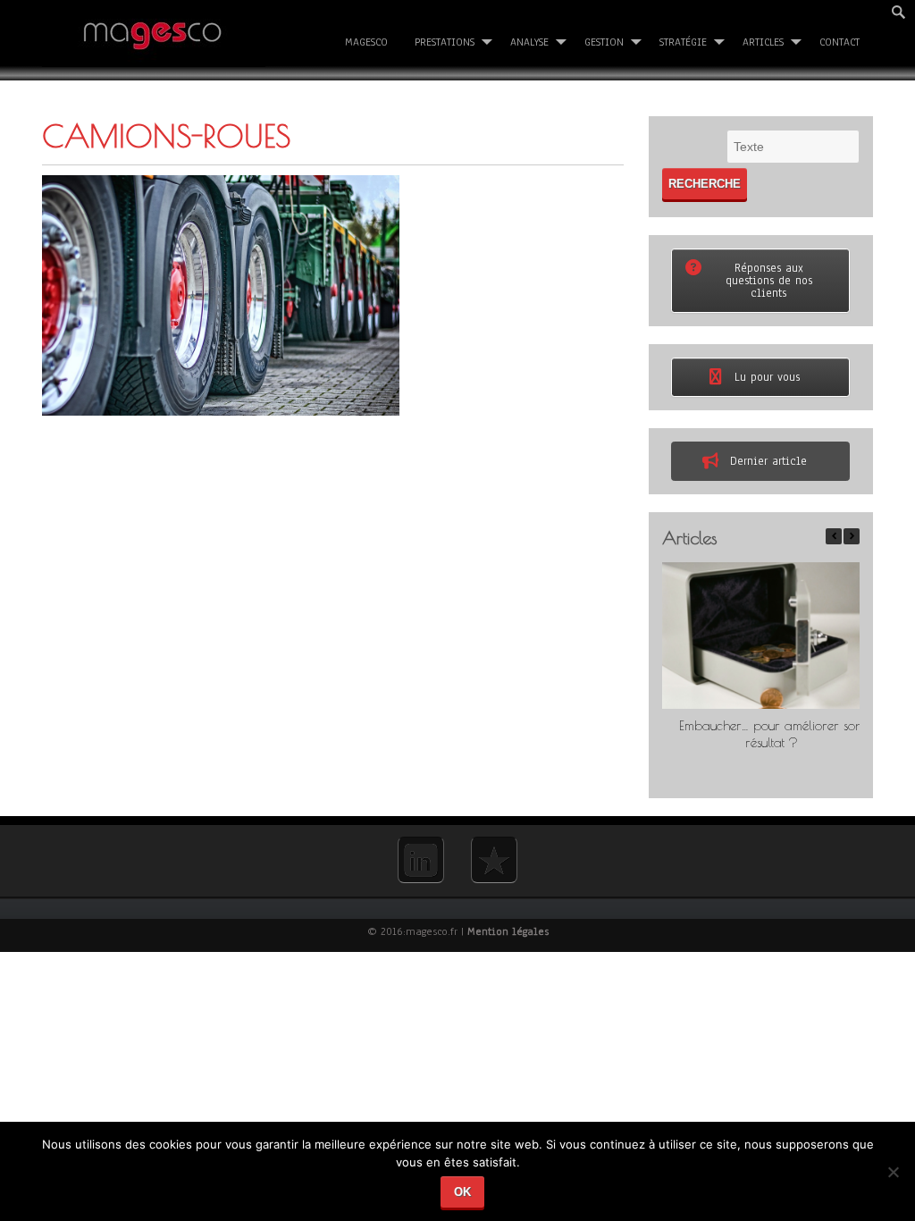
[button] (852, 536)
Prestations (444, 42)
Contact (839, 42)
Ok (462, 1192)
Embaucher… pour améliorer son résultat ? (771, 734)
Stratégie (683, 42)
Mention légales (508, 931)
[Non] (893, 1178)
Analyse (529, 42)
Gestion (604, 42)
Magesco (366, 42)
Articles (763, 42)
